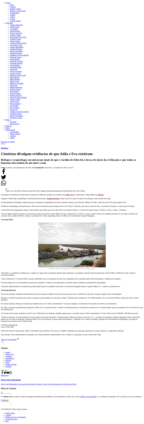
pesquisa (8, 366)
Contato (8, 415)
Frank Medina (15, 65)
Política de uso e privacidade (15, 417)
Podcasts (8, 126)
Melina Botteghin (16, 87)
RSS (7, 421)
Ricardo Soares (15, 93)
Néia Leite (13, 85)
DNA (7, 362)
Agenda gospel (15, 21)
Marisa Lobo (14, 81)
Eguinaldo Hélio (16, 67)
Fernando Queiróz (16, 61)
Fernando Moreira (16, 63)
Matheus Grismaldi (16, 83)
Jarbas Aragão (15, 41)
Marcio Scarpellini (16, 116)
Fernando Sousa (15, 57)
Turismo (13, 136)
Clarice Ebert (14, 27)
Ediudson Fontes (16, 53)
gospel (7, 352)
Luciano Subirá (15, 73)
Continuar (5, 400)
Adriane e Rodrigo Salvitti (19, 112)
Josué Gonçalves (16, 71)
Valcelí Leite (14, 102)
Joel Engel (13, 69)
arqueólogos (9, 358)
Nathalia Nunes (15, 39)
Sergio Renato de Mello (18, 98)
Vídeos (12, 17)
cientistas (8, 356)
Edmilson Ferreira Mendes (19, 55)
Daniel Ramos (15, 31)
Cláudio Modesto (16, 49)
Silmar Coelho (15, 100)
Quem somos (10, 413)
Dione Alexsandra (16, 51)
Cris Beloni (14, 29)
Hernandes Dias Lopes (18, 37)
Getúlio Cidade (15, 35)
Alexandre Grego (16, 45)
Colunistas (9, 23)
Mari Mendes (14, 77)
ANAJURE (14, 106)
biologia (8, 360)
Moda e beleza (15, 134)
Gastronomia (14, 132)
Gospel (7, 3)
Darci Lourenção (16, 33)
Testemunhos (14, 13)
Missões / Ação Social (18, 11)
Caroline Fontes (15, 114)
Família (12, 15)
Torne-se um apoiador (8, 340)
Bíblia (7, 128)
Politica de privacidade (88, 397)
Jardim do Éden (11, 364)
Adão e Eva (9, 354)
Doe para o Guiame (8, 142)
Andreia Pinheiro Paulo (18, 43)
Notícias (13, 7)
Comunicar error (11, 419)
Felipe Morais (15, 59)
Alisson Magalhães (16, 47)
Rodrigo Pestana (16, 96)
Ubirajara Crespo (16, 118)
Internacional (14, 124)
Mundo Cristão (15, 9)
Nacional (13, 122)
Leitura (12, 19)
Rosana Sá (13, 110)
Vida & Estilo (10, 130)
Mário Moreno (15, 79)
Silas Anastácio (15, 104)
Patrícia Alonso (15, 89)
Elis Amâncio (14, 108)
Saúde (12, 138)
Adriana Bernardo (16, 25)
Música (8, 120)
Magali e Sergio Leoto (18, 75)
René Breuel (14, 91)
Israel (12, 5)
